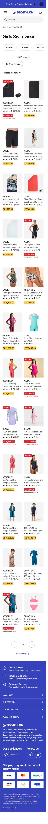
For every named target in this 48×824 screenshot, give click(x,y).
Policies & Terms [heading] (11, 717)
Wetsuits (9, 47)
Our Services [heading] (9, 702)
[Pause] (41, 4)
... (10, 27)
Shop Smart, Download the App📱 (20, 4)
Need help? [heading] (8, 695)
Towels (25, 47)
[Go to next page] (32, 644)
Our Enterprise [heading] (10, 709)
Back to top (21, 654)
